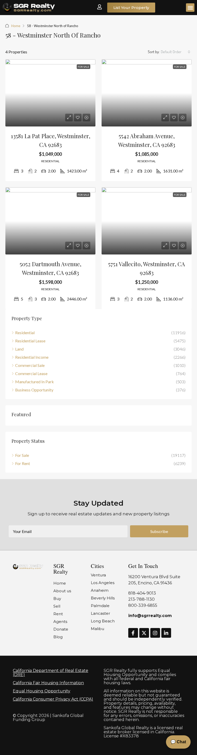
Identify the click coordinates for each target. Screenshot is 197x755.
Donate (60, 629)
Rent (58, 613)
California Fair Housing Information (48, 682)
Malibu (97, 628)
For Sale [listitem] (22, 455)
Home (15, 26)
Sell (56, 606)
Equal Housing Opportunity (41, 691)
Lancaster (100, 613)
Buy (57, 598)
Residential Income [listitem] (31, 357)
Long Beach (103, 621)
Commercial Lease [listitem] (31, 373)
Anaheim (100, 590)
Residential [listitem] (25, 332)
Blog (58, 636)
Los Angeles (102, 582)
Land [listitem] (19, 348)
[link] (50, 92)
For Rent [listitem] (22, 463)
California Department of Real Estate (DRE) (50, 672)
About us (62, 590)
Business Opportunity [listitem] (34, 389)
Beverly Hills (103, 598)
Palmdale (100, 605)
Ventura (98, 575)
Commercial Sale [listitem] (30, 365)
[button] (190, 7)
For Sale (83, 66)
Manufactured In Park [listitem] (34, 381)
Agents (60, 621)
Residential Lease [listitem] (30, 340)
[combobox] (175, 52)
